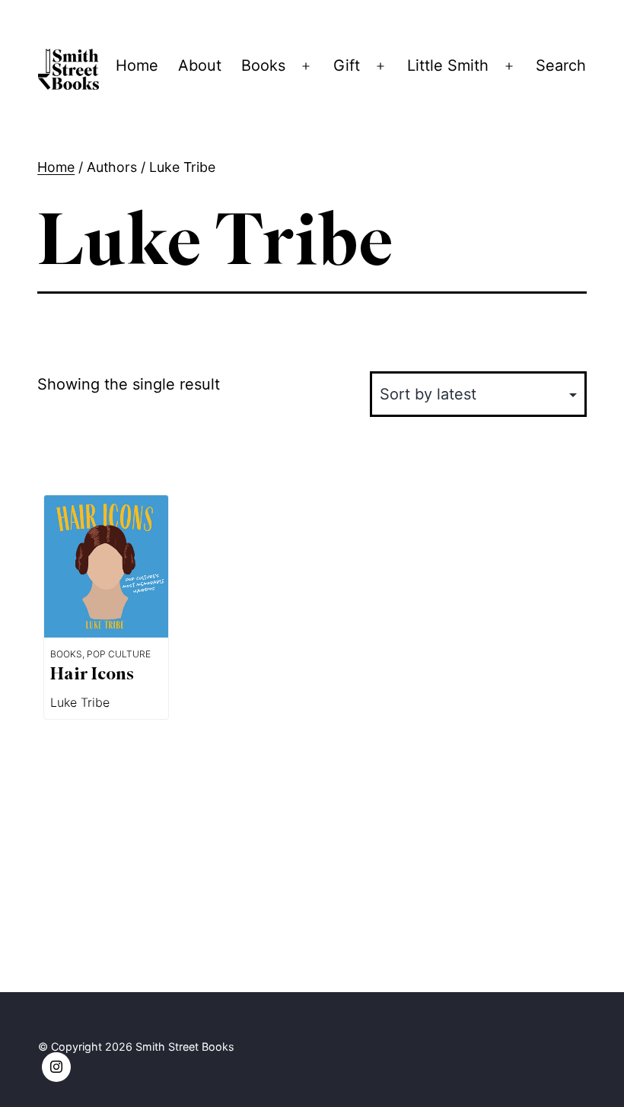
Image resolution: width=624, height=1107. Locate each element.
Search (561, 65)
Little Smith (448, 65)
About (199, 65)
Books (263, 65)
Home (137, 65)
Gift (346, 65)
